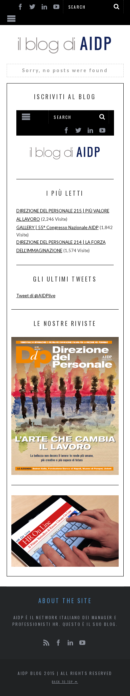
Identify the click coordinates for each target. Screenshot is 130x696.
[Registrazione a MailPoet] (65, 138)
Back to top (63, 682)
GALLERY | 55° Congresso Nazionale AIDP (57, 227)
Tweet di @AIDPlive (35, 295)
